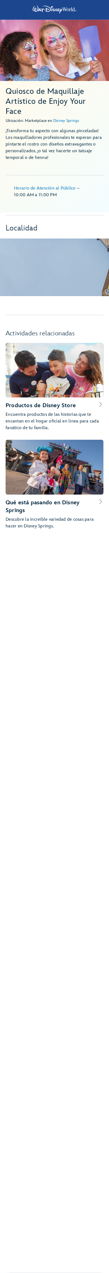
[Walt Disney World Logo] (54, 9)
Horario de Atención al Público (45, 188)
